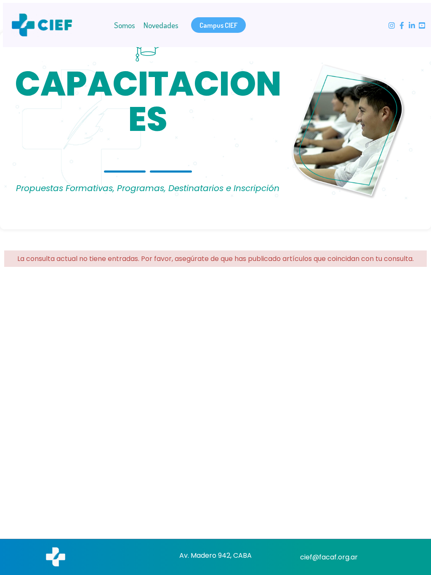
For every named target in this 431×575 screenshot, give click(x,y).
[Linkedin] (411, 25)
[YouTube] (422, 25)
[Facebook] (401, 25)
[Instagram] (391, 25)
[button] (218, 25)
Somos (124, 25)
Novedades (161, 25)
